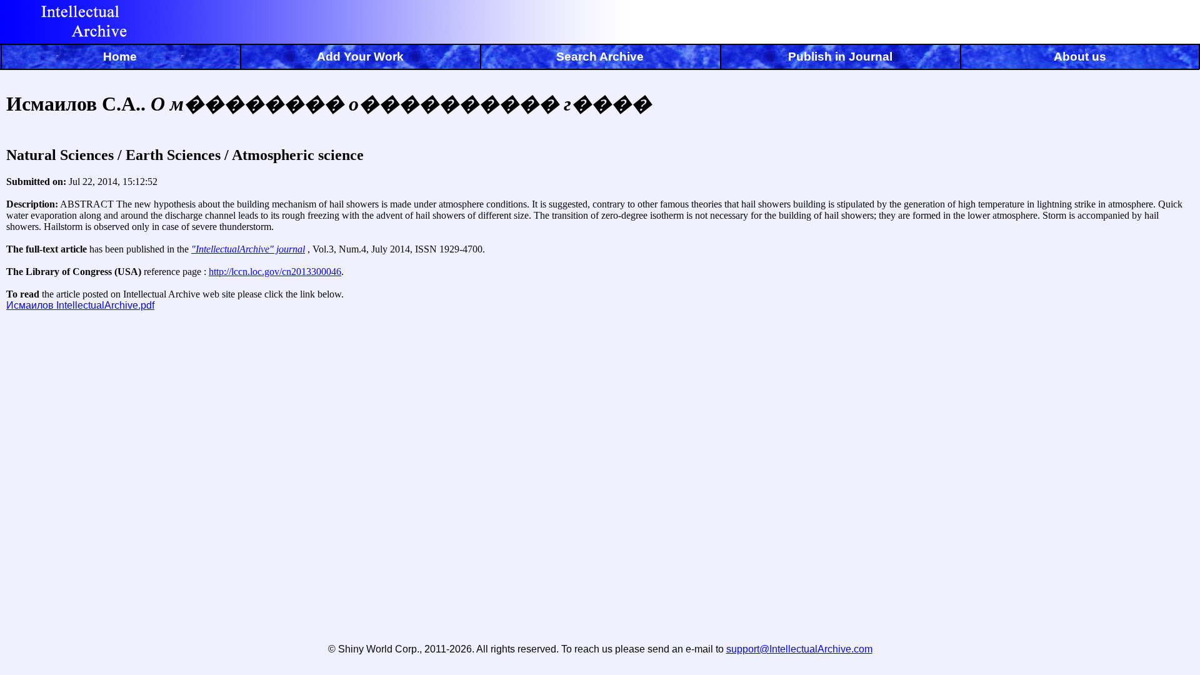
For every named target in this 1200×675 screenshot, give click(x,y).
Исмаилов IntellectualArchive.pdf (80, 305)
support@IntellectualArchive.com (799, 649)
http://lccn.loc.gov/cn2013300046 (275, 271)
